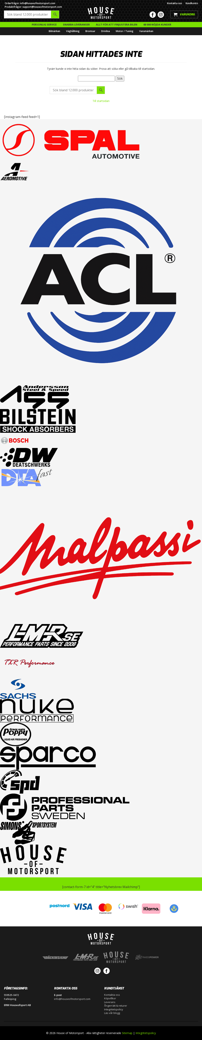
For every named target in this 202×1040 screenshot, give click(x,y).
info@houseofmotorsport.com (72, 999)
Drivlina (105, 31)
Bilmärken (54, 31)
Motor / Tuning (124, 31)
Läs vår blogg (112, 1013)
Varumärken (146, 31)
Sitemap (127, 1033)
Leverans (109, 1002)
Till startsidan (101, 101)
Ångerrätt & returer (115, 1005)
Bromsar (90, 31)
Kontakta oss (174, 3)
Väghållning (72, 31)
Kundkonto (192, 3)
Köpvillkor (110, 998)
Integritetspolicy (113, 1009)
